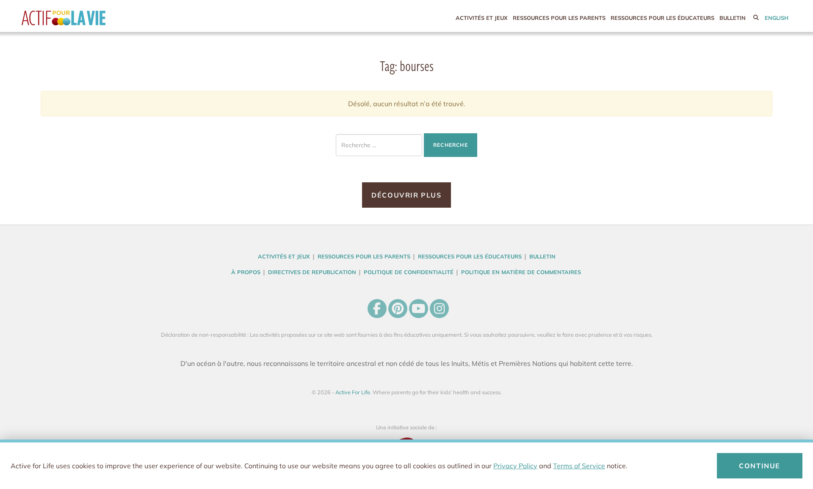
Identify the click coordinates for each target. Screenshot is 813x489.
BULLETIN (732, 17)
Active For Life (81, 18)
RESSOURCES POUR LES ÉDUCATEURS (662, 17)
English (776, 17)
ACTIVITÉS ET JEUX (482, 17)
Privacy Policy (515, 466)
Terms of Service (579, 466)
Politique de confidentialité (409, 272)
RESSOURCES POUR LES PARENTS (559, 17)
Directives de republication (312, 272)
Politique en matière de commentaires (521, 272)
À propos (245, 272)
